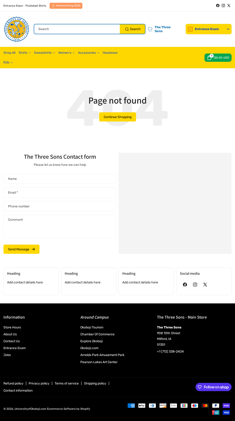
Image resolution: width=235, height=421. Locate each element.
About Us (10, 334)
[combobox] (89, 29)
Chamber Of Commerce (97, 334)
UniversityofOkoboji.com (30, 408)
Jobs (7, 355)
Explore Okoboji (91, 341)
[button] (218, 58)
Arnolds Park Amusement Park (102, 355)
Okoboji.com (89, 348)
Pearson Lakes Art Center (99, 362)
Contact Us (11, 341)
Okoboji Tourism (91, 327)
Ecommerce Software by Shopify (68, 408)
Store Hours (12, 327)
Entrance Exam (14, 348)
